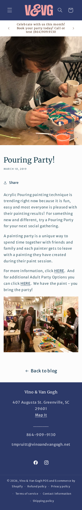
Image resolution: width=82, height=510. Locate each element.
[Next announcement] (73, 28)
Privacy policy (60, 486)
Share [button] (14, 183)
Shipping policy (43, 501)
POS (46, 480)
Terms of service (26, 493)
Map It (41, 415)
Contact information (57, 493)
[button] (9, 10)
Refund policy (36, 486)
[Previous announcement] (9, 28)
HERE (59, 271)
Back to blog (44, 371)
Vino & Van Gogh (30, 480)
